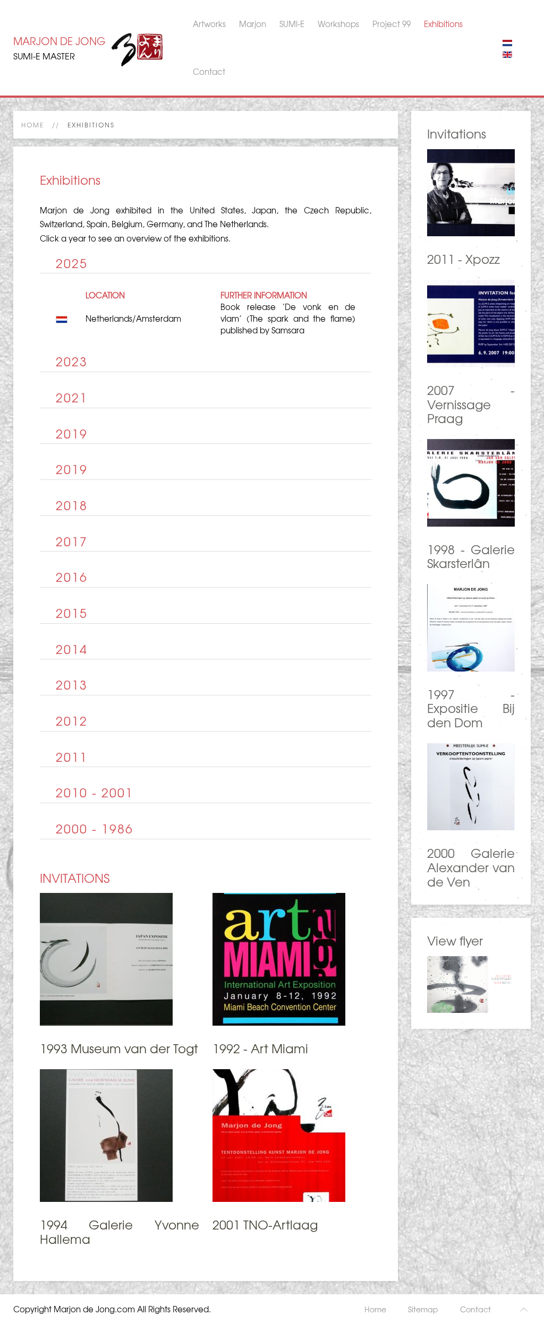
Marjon (252, 24)
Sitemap (423, 1309)
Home (32, 125)
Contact (209, 72)
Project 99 (391, 24)
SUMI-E (291, 24)
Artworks (209, 24)
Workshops (338, 24)
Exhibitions (443, 24)
